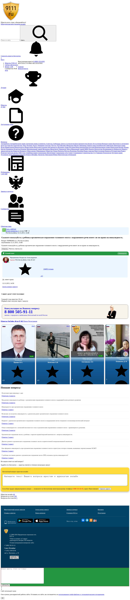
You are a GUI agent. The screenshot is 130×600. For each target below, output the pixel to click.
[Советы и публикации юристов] (11, 20)
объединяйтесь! (20, 22)
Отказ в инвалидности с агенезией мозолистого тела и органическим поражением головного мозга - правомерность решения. (43, 427)
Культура (17, 149)
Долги (35, 145)
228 (15, 496)
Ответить (5, 249)
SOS (6, 70)
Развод (123, 151)
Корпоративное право (102, 147)
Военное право (107, 144)
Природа (108, 151)
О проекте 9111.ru (72, 513)
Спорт (70, 153)
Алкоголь (49, 144)
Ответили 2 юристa (8, 396)
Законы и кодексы (72, 509)
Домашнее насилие (44, 145)
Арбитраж (57, 144)
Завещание (83, 145)
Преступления (99, 151)
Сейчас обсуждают (11, 65)
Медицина (46, 149)
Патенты (61, 151)
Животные (70, 145)
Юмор (55, 155)
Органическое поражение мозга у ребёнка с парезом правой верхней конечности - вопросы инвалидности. (37, 434)
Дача (24, 145)
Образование (41, 151)
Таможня (99, 153)
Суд (94, 153)
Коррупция (114, 147)
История (72, 147)
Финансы (16, 155)
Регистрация (32, 321)
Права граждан (88, 151)
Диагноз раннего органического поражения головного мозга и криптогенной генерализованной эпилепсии (37, 441)
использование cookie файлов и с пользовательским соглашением (81, 594)
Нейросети (118, 149)
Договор (29, 145)
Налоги (91, 149)
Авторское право (32, 144)
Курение (24, 149)
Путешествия (116, 151)
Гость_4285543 (11, 229)
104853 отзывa (46, 272)
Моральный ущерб (77, 149)
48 (14, 494)
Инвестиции (29, 147)
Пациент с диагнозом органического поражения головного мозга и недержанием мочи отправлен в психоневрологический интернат (46, 421)
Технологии (107, 153)
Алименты (42, 144)
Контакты (101, 509)
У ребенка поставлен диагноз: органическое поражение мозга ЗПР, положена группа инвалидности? (35, 455)
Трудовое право (117, 153)
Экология (41, 155)
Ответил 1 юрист (8, 410)
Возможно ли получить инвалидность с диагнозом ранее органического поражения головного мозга (35, 414)
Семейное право (32, 153)
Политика (73, 151)
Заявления (110, 145)
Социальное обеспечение (47, 153)
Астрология (70, 144)
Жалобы (63, 145)
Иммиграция (9, 147)
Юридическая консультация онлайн (13, 24)
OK (3, 598)
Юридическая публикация (67, 155)
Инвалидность (19, 147)
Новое (9, 67)
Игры (3, 147)
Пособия (80, 151)
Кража (126, 147)
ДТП (58, 145)
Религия (4, 153)
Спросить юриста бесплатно (11, 56)
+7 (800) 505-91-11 (9, 545)
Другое (53, 145)
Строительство (87, 153)
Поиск (25, 321)
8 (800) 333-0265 (39, 61)
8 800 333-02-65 (78, 489)
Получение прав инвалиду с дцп (12, 393)
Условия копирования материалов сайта (22, 543)
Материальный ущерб (34, 149)
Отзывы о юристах (9, 513)
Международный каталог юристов (14, 509)
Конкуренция (80, 147)
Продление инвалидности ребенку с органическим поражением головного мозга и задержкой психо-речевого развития (41, 400)
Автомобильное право (18, 144)
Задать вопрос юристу (10, 287)
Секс (24, 153)
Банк (77, 144)
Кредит (3, 149)
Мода (69, 149)
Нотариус (23, 151)
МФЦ (86, 149)
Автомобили (5, 144)
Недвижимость (108, 149)
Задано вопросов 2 (12, 231)
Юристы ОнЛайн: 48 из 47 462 (12, 321)
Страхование (77, 153)
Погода (67, 151)
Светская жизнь (12, 153)
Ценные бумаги (25, 155)
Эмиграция (49, 155)
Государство (8, 145)
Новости (16, 151)
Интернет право (63, 147)
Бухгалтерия (97, 144)
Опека (55, 151)
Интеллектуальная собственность (46, 147)
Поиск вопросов (40, 513)
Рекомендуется (122, 253)
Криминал (10, 149)
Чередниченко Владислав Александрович (23, 257)
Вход (2, 60)
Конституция (90, 147)
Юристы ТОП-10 (11, 63)
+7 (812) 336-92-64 (10, 550)
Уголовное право (7, 155)
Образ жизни (31, 151)
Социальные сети (62, 153)
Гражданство (18, 145)
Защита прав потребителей (96, 145)
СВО (20, 153)
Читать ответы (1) (15, 249)
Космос (121, 147)
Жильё (76, 145)
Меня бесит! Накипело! (58, 149)
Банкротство (83, 144)
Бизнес (90, 144)
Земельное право (119, 145)
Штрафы (34, 155)
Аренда (63, 144)
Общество (49, 151)
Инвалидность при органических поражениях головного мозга (22, 407)
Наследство (98, 149)
